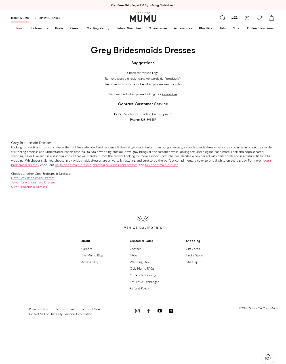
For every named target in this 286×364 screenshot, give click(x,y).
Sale (236, 28)
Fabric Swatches (128, 28)
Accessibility (89, 262)
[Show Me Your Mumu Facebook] (148, 311)
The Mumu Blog (92, 255)
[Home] (143, 17)
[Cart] (271, 18)
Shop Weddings (47, 18)
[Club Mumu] (234, 18)
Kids (222, 28)
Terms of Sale (90, 309)
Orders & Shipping (143, 275)
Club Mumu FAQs (142, 268)
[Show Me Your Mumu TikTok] (171, 311)
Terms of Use (64, 309)
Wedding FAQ (139, 262)
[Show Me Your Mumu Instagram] (137, 311)
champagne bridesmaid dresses (115, 165)
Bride (59, 28)
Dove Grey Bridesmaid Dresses (33, 178)
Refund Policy (139, 288)
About (85, 241)
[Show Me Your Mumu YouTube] (159, 311)
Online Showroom (260, 28)
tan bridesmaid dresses (161, 165)
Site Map (192, 262)
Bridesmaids (39, 28)
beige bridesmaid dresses (73, 165)
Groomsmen (158, 28)
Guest (75, 28)
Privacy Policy (38, 309)
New (19, 28)
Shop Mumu (20, 18)
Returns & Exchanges (144, 282)
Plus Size (205, 28)
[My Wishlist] (259, 18)
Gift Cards (193, 249)
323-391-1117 (148, 120)
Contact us (169, 94)
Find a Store (194, 255)
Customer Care (141, 241)
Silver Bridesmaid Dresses (29, 187)
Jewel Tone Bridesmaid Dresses (33, 182)
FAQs (133, 255)
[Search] (222, 18)
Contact (135, 249)
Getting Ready (98, 28)
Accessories (183, 28)
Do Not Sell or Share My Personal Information (60, 314)
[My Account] (247, 18)
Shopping (193, 241)
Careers (86, 249)
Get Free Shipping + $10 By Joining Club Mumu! (143, 5)
